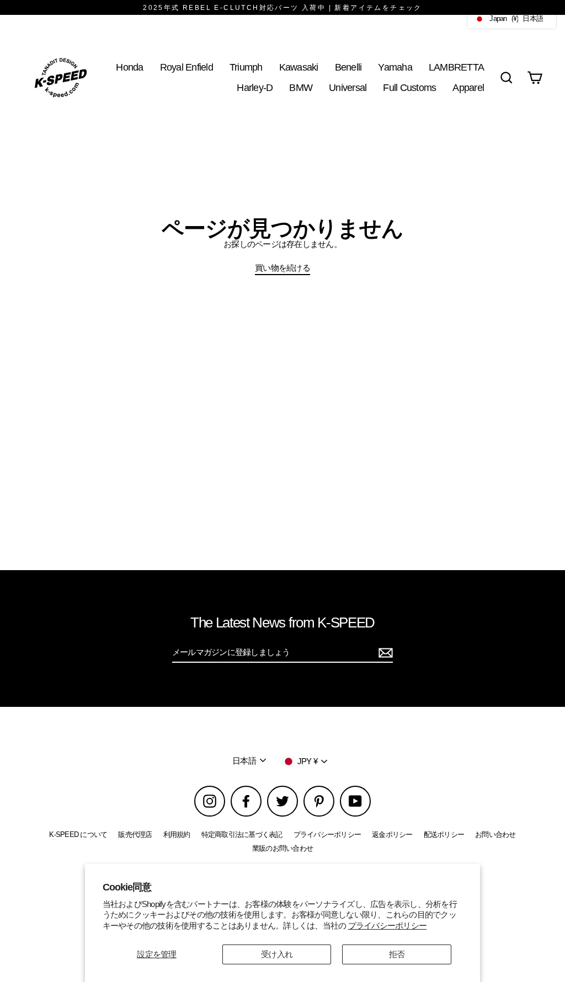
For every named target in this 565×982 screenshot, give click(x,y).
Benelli (348, 67)
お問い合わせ (495, 834)
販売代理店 (135, 834)
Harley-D (255, 87)
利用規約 (176, 834)
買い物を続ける (282, 267)
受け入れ (276, 954)
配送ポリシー (444, 834)
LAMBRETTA (456, 67)
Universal (347, 87)
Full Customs (409, 87)
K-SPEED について (78, 834)
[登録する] (384, 653)
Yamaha (395, 67)
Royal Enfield (186, 67)
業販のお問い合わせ (282, 848)
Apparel (468, 87)
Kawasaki (298, 67)
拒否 (397, 954)
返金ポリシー (392, 834)
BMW (300, 87)
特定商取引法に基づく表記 (241, 834)
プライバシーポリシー (387, 925)
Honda (129, 67)
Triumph (246, 67)
